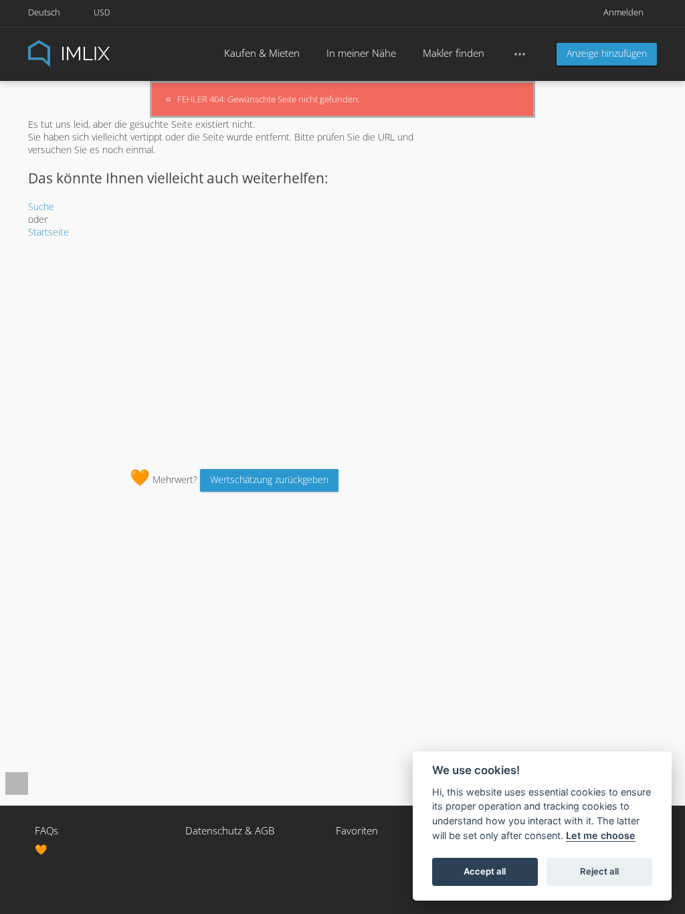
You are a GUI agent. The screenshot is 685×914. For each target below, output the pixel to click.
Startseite (48, 231)
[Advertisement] (234, 352)
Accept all (485, 871)
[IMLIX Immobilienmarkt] (101, 52)
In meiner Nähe (361, 53)
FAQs (46, 830)
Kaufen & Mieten (262, 53)
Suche (41, 206)
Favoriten (357, 830)
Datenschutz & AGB (229, 830)
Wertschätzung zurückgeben (269, 479)
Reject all (599, 871)
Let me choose (600, 835)
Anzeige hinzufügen (607, 53)
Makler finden (453, 53)
